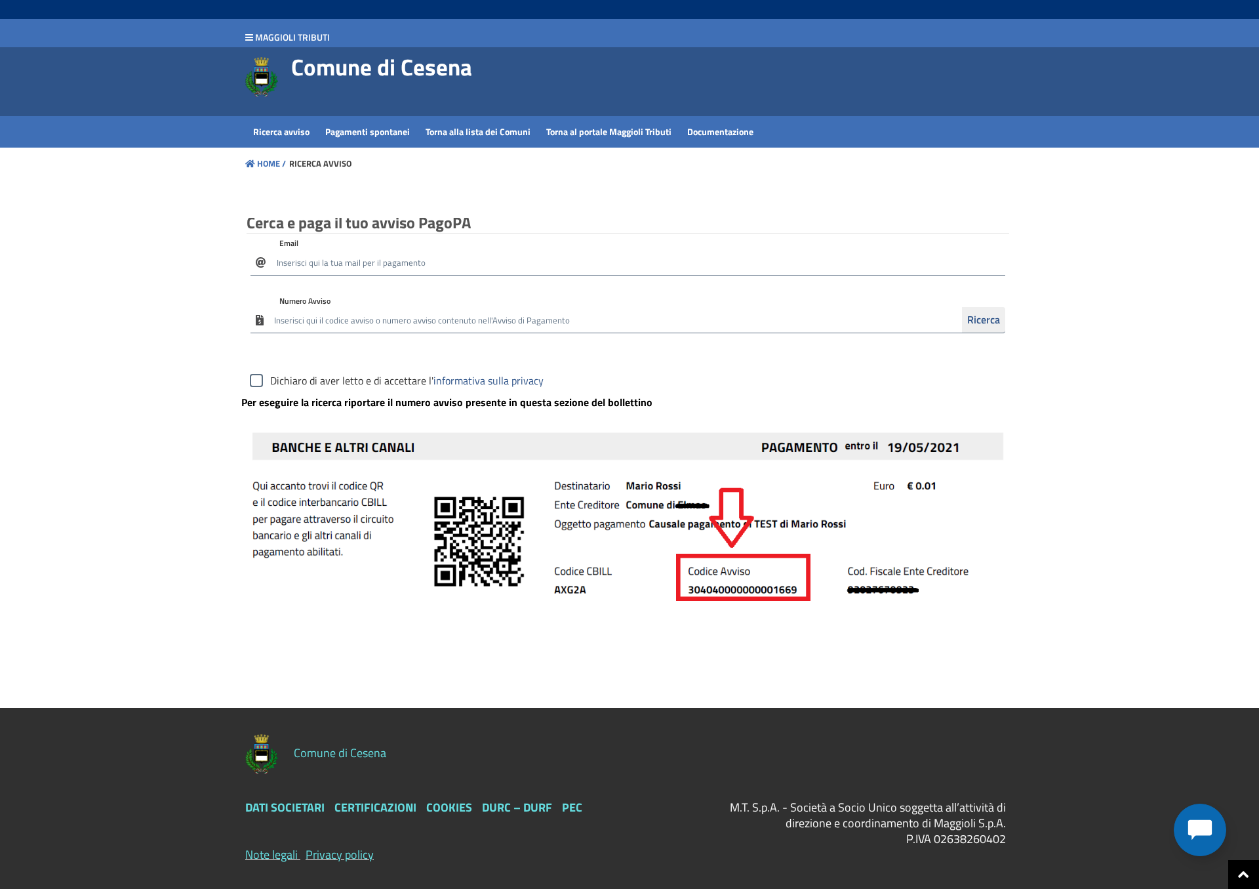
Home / (271, 163)
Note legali (271, 854)
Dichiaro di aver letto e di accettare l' (407, 380)
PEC (572, 807)
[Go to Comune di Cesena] (261, 76)
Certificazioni (375, 807)
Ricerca (983, 319)
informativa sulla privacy (488, 380)
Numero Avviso (304, 301)
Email (288, 243)
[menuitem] (281, 132)
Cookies (449, 807)
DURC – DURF (517, 807)
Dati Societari (285, 807)
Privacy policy (340, 854)
